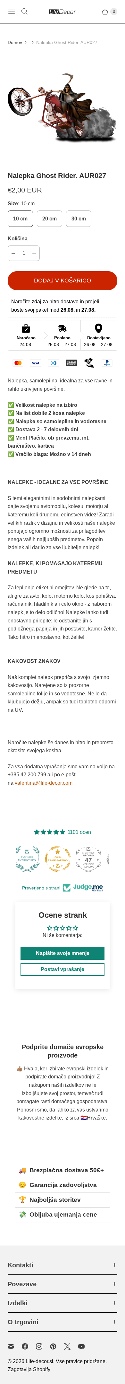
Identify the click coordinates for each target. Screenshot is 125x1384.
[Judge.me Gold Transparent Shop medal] (32, 859)
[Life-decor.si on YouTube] (85, 1346)
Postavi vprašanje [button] (62, 969)
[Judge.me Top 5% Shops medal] (93, 859)
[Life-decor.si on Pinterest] (57, 1346)
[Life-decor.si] (62, 11)
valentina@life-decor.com (43, 783)
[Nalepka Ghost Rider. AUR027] (62, 109)
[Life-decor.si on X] (71, 1346)
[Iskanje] (24, 11)
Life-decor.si (39, 1361)
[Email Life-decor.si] (15, 1346)
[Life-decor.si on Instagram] (43, 1346)
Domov (15, 42)
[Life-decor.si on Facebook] (29, 1346)
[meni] (11, 11)
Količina (18, 238)
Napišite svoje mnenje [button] (62, 953)
